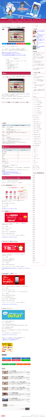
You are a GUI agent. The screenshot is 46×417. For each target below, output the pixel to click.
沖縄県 (34, 260)
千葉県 (34, 195)
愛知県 (34, 210)
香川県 (34, 242)
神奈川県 (34, 199)
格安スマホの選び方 (36, 130)
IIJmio (34, 160)
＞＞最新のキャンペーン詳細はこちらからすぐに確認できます (11, 338)
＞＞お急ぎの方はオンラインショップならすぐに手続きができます (11, 173)
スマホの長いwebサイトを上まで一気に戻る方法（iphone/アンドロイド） (41, 35)
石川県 (34, 216)
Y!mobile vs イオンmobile (37, 141)
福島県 (34, 186)
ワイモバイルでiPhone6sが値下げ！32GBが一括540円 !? (39, 77)
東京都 (34, 197)
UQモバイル (35, 149)
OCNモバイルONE (36, 158)
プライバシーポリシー (36, 93)
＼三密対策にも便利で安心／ (6, 174)
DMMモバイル (36, 162)
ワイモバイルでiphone (37, 108)
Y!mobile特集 (35, 74)
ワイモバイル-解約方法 (37, 104)
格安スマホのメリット (37, 119)
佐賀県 (34, 249)
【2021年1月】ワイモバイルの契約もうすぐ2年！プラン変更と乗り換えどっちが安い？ (38, 58)
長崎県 (34, 251)
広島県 (34, 236)
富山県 (34, 214)
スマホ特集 (34, 87)
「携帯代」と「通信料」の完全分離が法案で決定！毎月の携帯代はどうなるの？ (39, 90)
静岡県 (34, 208)
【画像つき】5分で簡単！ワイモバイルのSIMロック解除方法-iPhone (38, 54)
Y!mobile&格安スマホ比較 (36, 134)
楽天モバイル (36, 151)
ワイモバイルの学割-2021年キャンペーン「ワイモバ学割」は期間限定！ (39, 80)
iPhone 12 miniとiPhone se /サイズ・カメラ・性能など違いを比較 (38, 62)
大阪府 (34, 223)
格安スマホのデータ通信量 (37, 128)
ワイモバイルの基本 (36, 110)
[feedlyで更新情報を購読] (9, 364)
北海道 (34, 175)
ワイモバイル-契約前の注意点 (38, 106)
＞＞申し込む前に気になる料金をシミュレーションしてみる (14, 54)
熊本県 (34, 253)
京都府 (34, 221)
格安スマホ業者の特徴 (36, 145)
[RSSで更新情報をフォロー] (23, 364)
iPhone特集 (34, 82)
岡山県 (34, 234)
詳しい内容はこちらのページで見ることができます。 (9, 208)
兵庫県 (34, 225)
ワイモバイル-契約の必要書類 (38, 102)
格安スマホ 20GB (36, 132)
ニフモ (35, 164)
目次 (15, 58)
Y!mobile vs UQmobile (37, 136)
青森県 (34, 177)
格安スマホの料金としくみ (37, 123)
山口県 (34, 238)
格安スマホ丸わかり (36, 115)
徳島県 (34, 240)
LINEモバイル (36, 156)
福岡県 (34, 247)
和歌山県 (34, 229)
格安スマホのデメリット (37, 121)
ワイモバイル (36, 147)
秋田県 (34, 182)
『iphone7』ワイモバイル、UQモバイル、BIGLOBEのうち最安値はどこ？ (39, 85)
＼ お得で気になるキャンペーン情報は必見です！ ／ (9, 339)
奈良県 (34, 227)
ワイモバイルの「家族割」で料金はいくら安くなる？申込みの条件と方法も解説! (39, 65)
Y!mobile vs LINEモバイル (37, 143)
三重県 (34, 212)
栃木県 (34, 190)
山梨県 (34, 203)
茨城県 (34, 188)
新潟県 (34, 201)
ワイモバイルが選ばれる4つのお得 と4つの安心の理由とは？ (38, 69)
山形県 (34, 184)
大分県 (34, 255)
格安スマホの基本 (36, 117)
